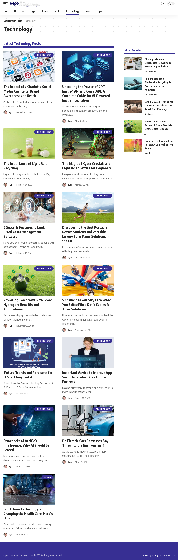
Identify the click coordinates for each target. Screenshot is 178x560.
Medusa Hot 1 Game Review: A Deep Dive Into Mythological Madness (158, 125)
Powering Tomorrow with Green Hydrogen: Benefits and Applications (27, 304)
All (145, 133)
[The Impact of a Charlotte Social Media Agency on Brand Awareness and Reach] (29, 66)
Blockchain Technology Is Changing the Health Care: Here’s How (28, 513)
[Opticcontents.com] (25, 3)
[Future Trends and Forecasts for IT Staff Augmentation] (29, 352)
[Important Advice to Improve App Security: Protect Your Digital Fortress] (88, 352)
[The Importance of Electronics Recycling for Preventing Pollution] (133, 63)
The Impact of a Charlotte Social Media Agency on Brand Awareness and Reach (27, 91)
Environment (150, 71)
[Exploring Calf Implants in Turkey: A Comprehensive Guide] (133, 145)
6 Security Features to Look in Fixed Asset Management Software (25, 231)
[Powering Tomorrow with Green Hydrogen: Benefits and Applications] (29, 280)
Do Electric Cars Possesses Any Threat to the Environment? (85, 442)
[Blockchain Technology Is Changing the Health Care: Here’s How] (29, 489)
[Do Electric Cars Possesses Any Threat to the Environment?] (88, 420)
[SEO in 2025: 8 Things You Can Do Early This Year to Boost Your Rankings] (133, 106)
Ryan (11, 112)
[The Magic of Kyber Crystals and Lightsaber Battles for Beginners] (88, 143)
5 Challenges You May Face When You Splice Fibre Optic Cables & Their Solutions (86, 304)
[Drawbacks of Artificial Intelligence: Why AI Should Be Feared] (29, 420)
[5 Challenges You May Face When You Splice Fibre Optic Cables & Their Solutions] (88, 280)
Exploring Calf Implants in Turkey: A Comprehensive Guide (158, 144)
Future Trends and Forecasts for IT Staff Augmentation (28, 374)
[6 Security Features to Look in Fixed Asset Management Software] (29, 207)
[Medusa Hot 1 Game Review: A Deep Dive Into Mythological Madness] (133, 126)
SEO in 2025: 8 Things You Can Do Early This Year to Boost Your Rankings (158, 105)
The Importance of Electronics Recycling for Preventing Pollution (158, 63)
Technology (44, 55)
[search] (162, 3)
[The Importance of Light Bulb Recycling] (29, 143)
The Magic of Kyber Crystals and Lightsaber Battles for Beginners (86, 165)
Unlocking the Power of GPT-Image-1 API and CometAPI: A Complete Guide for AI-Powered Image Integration (86, 93)
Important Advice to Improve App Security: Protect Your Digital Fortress (87, 377)
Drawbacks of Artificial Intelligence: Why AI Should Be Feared (26, 445)
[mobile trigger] (6, 3)
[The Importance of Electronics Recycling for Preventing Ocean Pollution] (133, 83)
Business (148, 114)
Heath (47, 477)
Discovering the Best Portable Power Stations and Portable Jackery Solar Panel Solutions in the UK (85, 234)
